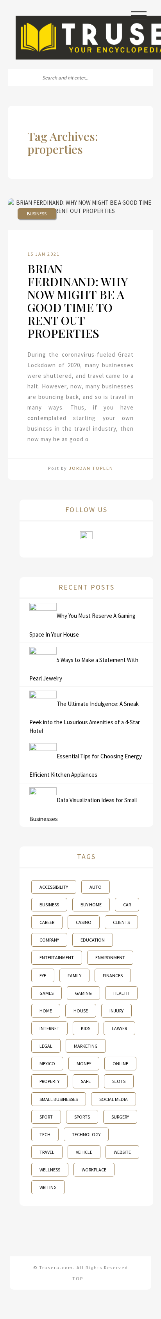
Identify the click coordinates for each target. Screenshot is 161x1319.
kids (85, 1028)
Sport (46, 1117)
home (45, 1011)
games (46, 993)
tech (44, 1134)
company (49, 940)
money (84, 1063)
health (121, 993)
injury (116, 1011)
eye (42, 975)
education (92, 940)
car (127, 905)
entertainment (56, 957)
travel (46, 1152)
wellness (49, 1170)
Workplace (94, 1170)
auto (95, 887)
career (46, 922)
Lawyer (119, 1028)
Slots (118, 1081)
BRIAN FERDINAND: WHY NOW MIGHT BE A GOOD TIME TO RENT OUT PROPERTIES (77, 301)
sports (82, 1117)
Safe (86, 1081)
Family (74, 975)
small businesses (58, 1099)
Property (49, 1081)
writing (48, 1187)
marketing (86, 1046)
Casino (83, 922)
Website (122, 1152)
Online (120, 1063)
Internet (49, 1028)
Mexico (47, 1063)
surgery (120, 1117)
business (49, 905)
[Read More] (92, 439)
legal (45, 1046)
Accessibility (53, 887)
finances (113, 975)
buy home (91, 905)
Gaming (83, 993)
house (80, 1011)
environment (110, 957)
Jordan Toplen (91, 468)
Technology (86, 1134)
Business (37, 214)
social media (113, 1099)
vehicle (84, 1152)
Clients (121, 922)
